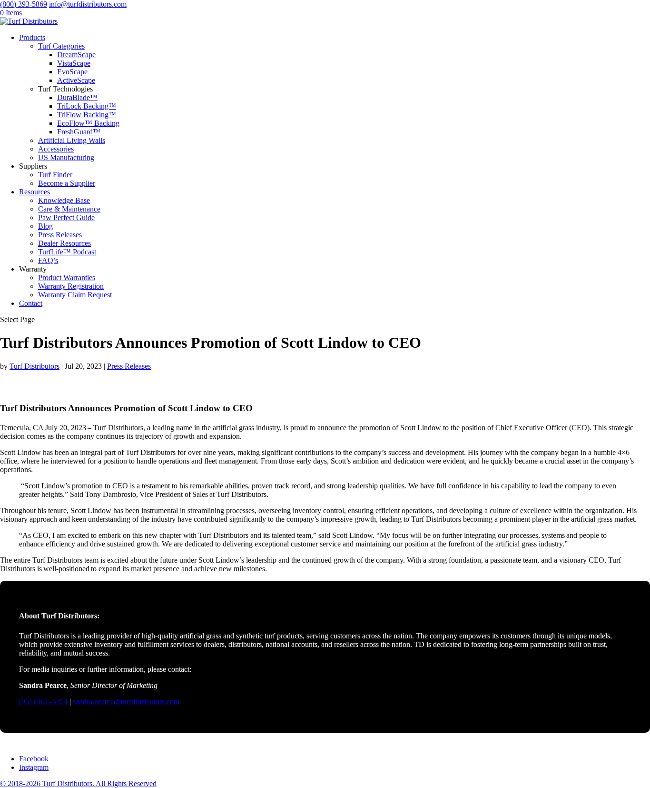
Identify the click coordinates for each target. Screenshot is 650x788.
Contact (30, 303)
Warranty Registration (71, 286)
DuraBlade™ (77, 97)
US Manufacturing (66, 157)
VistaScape (73, 63)
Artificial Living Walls (71, 140)
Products (32, 37)
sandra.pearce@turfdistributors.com (126, 701)
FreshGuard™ (78, 132)
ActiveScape (76, 80)
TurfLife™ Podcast (67, 252)
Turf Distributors (34, 366)
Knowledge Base (64, 200)
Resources (34, 192)
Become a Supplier (66, 183)
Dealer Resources (64, 243)
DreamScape (76, 55)
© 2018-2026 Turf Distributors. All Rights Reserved (78, 783)
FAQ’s (48, 260)
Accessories (56, 149)
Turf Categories (61, 46)
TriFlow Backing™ (86, 115)
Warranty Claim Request (75, 295)
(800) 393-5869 (23, 4)
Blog (45, 226)
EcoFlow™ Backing (88, 123)
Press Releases (60, 235)
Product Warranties (66, 277)
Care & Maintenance (69, 209)
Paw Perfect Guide (66, 217)
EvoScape (72, 72)
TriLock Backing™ (86, 106)
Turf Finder (55, 175)
